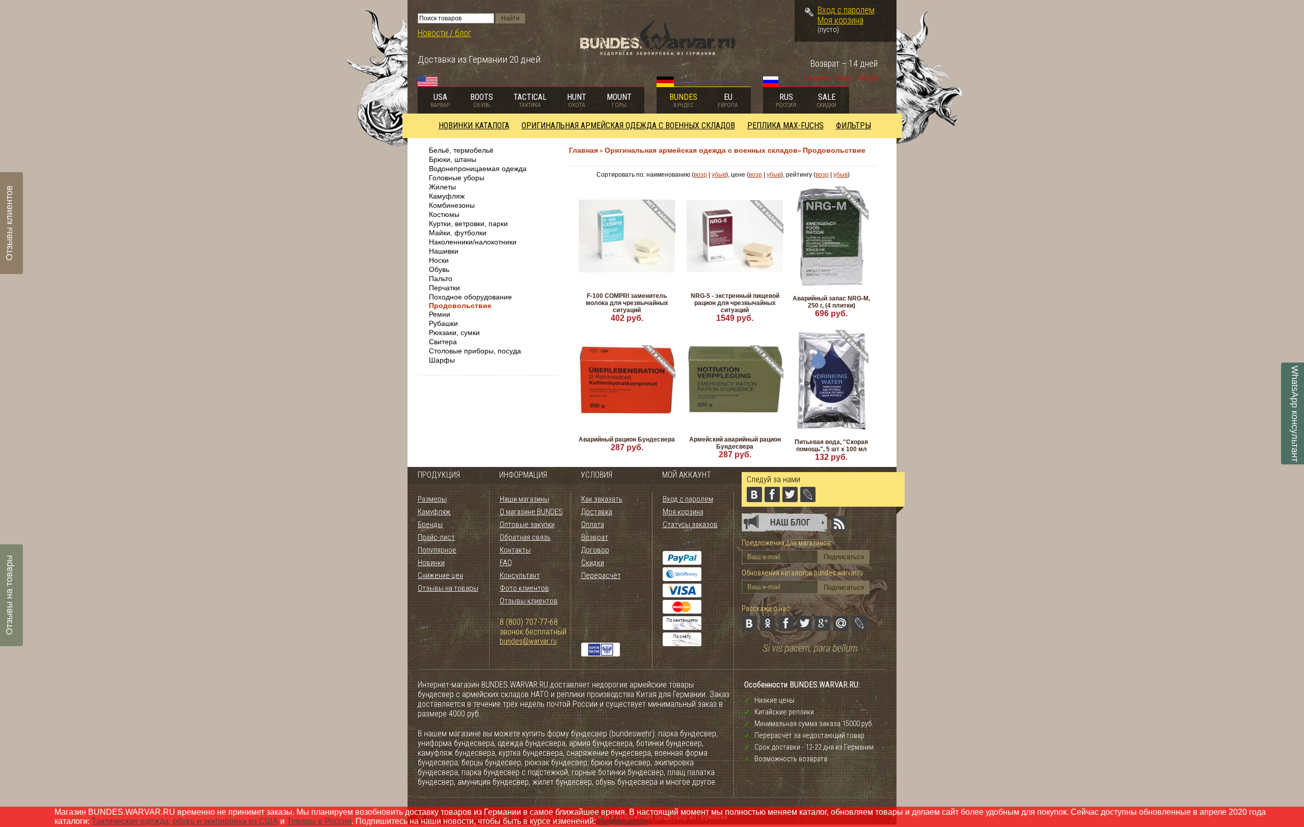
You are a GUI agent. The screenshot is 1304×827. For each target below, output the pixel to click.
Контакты (515, 550)
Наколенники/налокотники (473, 242)
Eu (728, 100)
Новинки (431, 562)
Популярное (437, 550)
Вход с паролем (846, 10)
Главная (583, 150)
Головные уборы (456, 178)
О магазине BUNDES (531, 511)
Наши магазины (524, 499)
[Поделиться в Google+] (822, 623)
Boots (481, 100)
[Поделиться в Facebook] (786, 623)
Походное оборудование (470, 297)
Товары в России (319, 821)
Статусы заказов (690, 524)
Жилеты (442, 187)
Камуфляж (447, 196)
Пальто (440, 278)
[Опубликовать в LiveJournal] (859, 623)
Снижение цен (440, 575)
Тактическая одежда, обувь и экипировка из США (185, 821)
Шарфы (442, 360)
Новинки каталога (474, 125)
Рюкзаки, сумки (454, 332)
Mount (619, 100)
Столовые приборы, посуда (475, 351)
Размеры (432, 499)
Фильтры (853, 125)
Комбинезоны (452, 205)
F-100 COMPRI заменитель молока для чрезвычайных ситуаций (627, 303)
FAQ (506, 562)
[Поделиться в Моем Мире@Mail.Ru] (841, 623)
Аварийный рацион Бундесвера (627, 439)
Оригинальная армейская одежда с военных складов (628, 125)
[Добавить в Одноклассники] (767, 623)
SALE (826, 100)
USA (440, 100)
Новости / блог (444, 33)
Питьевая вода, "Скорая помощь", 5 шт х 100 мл (831, 445)
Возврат (594, 537)
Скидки (592, 562)
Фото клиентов (524, 588)
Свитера (443, 342)
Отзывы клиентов (529, 600)
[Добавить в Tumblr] (749, 641)
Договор (595, 550)
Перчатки (444, 288)
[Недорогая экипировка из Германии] (658, 53)
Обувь (439, 269)
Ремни (439, 314)
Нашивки (443, 251)
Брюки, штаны (452, 159)
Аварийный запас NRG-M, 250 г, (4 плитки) (831, 302)
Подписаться (622, 821)
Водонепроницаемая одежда (478, 168)
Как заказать (601, 499)
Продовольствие (460, 305)
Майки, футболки (457, 233)
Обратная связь (525, 537)
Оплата (592, 524)
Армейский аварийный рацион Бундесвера (735, 443)
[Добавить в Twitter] (804, 623)
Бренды (430, 524)
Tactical (530, 100)
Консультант (520, 575)
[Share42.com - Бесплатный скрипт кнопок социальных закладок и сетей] (767, 641)
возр (700, 174)
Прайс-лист (436, 537)
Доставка (596, 511)
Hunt (576, 100)
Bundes (683, 100)
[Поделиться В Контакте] (749, 623)
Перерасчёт (601, 575)
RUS (786, 100)
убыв (719, 174)
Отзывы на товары (448, 588)
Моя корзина (840, 20)
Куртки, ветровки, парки (468, 223)
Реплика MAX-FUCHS (785, 125)
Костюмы (444, 214)
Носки (439, 260)
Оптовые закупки (527, 524)
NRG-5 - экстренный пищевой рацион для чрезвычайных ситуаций (735, 303)
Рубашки (443, 323)
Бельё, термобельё (461, 150)
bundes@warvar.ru (528, 641)
